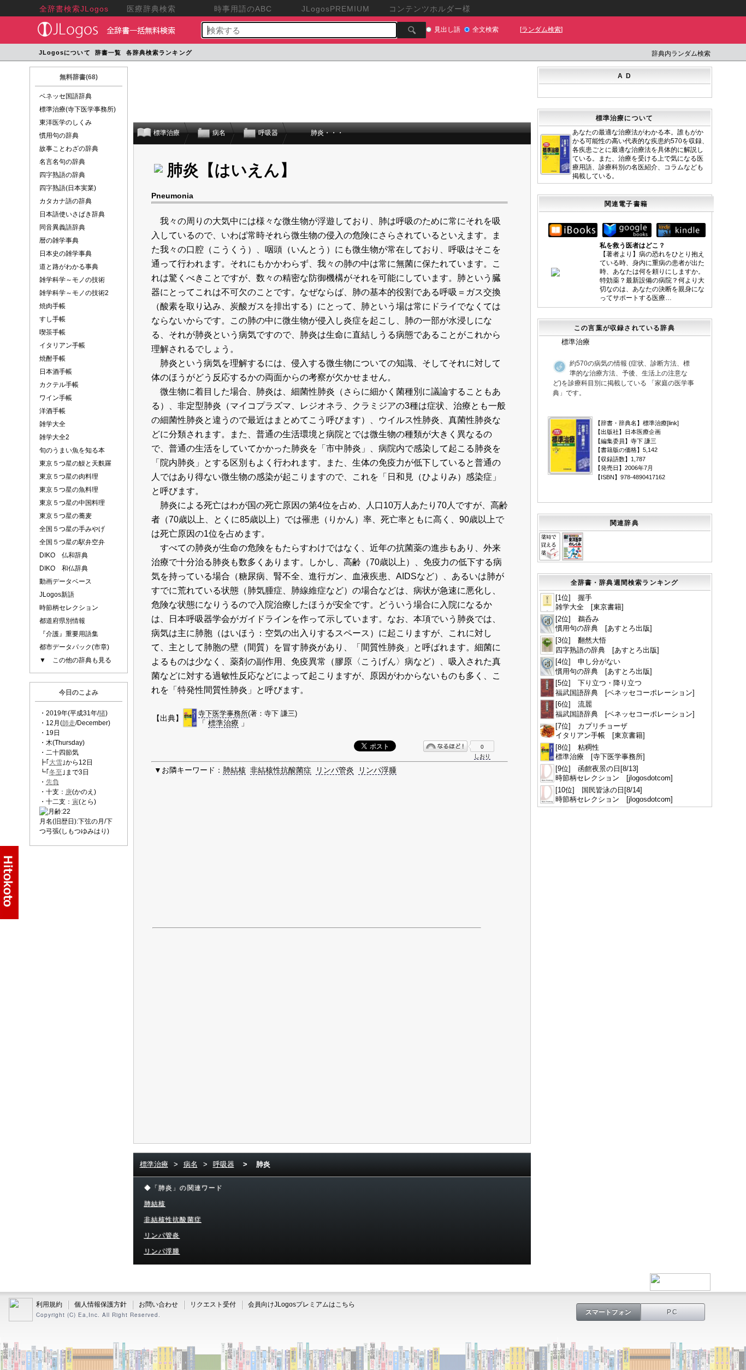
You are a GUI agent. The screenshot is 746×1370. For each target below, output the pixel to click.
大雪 (55, 762)
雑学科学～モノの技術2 (74, 293)
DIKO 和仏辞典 (63, 568)
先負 (52, 782)
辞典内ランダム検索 (681, 53)
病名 (190, 1164)
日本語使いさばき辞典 (72, 214)
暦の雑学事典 (59, 240)
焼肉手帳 (52, 306)
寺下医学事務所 (223, 713)
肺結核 (234, 770)
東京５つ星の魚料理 (68, 489)
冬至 (55, 772)
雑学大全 (52, 424)
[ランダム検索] (541, 29)
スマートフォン (608, 1312)
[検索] (411, 30)
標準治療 (223, 723)
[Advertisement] (402, 54)
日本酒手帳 (55, 371)
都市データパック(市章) (74, 647)
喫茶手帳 (52, 332)
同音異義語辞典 (62, 227)
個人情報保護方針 (100, 1304)
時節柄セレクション (68, 607)
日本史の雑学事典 (65, 253)
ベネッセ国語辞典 (65, 96)
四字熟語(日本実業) (67, 188)
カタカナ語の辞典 (65, 201)
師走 (68, 723)
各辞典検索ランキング (159, 52)
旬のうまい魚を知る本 (72, 450)
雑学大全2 (54, 437)
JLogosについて (65, 52)
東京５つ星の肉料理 (68, 476)
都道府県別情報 (62, 621)
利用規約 (49, 1304)
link (672, 423)
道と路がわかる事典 (68, 267)
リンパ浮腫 (377, 770)
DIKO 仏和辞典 (63, 555)
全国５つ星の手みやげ (72, 529)
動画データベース (65, 581)
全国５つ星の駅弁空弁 (72, 542)
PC (673, 1312)
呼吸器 (223, 1164)
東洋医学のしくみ (65, 122)
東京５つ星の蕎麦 (65, 516)
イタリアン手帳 (62, 345)
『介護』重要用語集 (68, 634)
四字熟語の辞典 (62, 175)
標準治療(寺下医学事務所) (77, 109)
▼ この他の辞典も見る (75, 660)
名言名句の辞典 (62, 162)
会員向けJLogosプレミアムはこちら (301, 1304)
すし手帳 (52, 319)
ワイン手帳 (55, 398)
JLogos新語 (56, 594)
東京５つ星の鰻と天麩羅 (75, 463)
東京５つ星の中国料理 (72, 503)
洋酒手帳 (52, 411)
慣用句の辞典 (59, 135)
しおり (482, 756)
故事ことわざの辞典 (68, 148)
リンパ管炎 (335, 770)
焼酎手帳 (52, 358)
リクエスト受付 (213, 1304)
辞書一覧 (108, 52)
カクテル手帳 (59, 385)
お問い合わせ (158, 1304)
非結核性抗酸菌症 (280, 770)
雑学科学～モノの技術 (72, 280)
